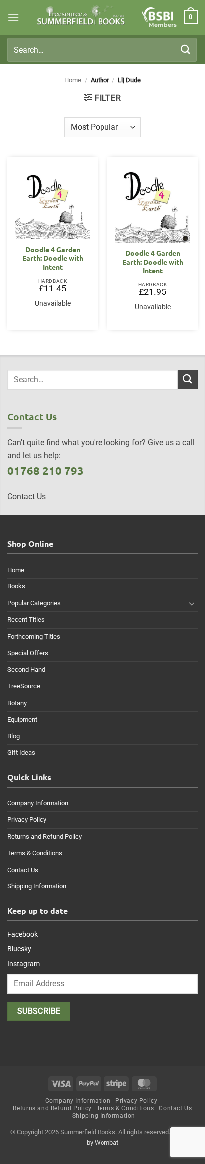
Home (72, 80)
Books (16, 586)
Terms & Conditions (34, 853)
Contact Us (22, 869)
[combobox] (102, 50)
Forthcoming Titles (33, 636)
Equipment (22, 719)
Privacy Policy (26, 819)
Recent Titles (26, 619)
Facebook (22, 934)
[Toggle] (192, 603)
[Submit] (186, 49)
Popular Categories (34, 603)
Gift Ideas (21, 752)
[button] (13, 17)
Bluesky (19, 949)
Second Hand (26, 669)
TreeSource (23, 686)
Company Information (37, 803)
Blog (13, 736)
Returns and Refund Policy (44, 836)
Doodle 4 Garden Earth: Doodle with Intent (52, 258)
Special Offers (27, 652)
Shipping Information (36, 886)
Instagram (23, 964)
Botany (17, 703)
